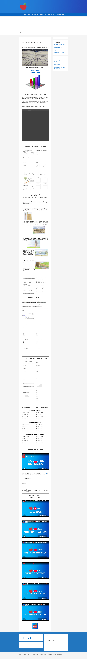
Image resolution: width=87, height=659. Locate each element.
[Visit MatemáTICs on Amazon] (23, 638)
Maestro (54, 14)
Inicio (20, 14)
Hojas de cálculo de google (39, 44)
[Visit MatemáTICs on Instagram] (28, 638)
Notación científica (57, 49)
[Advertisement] (43, 23)
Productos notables (57, 50)
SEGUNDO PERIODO (35, 70)
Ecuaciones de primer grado (59, 52)
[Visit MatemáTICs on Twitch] (21, 638)
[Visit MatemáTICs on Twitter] (26, 638)
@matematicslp (25, 645)
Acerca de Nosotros (60, 14)
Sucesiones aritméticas (58, 47)
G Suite (45, 14)
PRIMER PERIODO (35, 72)
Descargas (24, 14)
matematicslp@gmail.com (50, 638)
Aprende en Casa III (35, 14)
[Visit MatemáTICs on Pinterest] (30, 638)
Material (29, 14)
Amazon (41, 14)
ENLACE (45, 473)
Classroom (50, 14)
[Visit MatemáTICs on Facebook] (25, 638)
